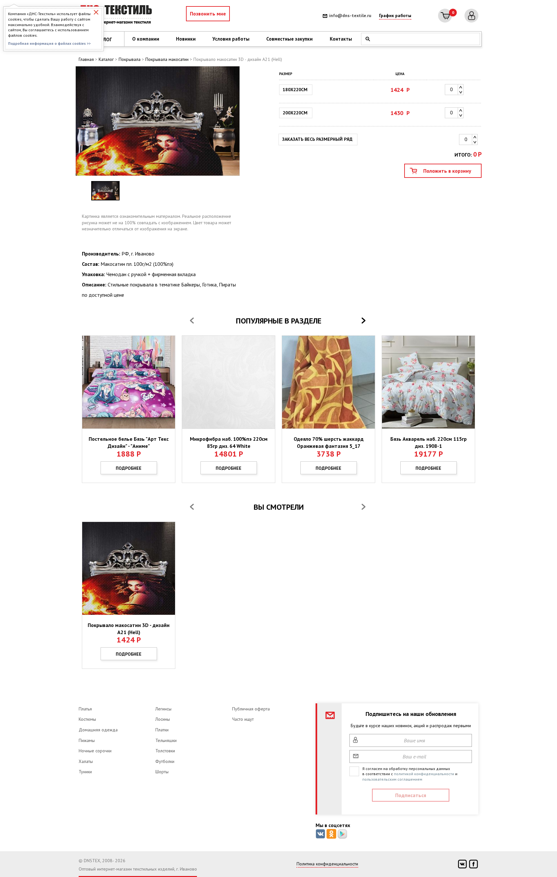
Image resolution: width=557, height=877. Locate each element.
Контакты (341, 39)
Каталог (106, 59)
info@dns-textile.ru (350, 15)
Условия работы (230, 39)
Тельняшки (166, 740)
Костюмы (87, 719)
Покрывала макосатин (167, 59)
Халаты (86, 761)
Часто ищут (243, 719)
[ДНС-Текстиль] (117, 16)
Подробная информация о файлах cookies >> (49, 43)
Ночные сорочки (95, 751)
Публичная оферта (251, 709)
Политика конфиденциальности (327, 864)
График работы (395, 15)
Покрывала (130, 59)
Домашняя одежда (98, 730)
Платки (162, 730)
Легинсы (163, 709)
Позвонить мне (208, 13)
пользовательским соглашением (392, 779)
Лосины (162, 719)
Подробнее (129, 468)
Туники (85, 772)
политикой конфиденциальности (424, 773)
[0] (445, 16)
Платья (85, 709)
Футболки (164, 761)
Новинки (186, 39)
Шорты (162, 772)
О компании (145, 39)
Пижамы (87, 740)
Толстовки (165, 751)
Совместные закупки (289, 39)
